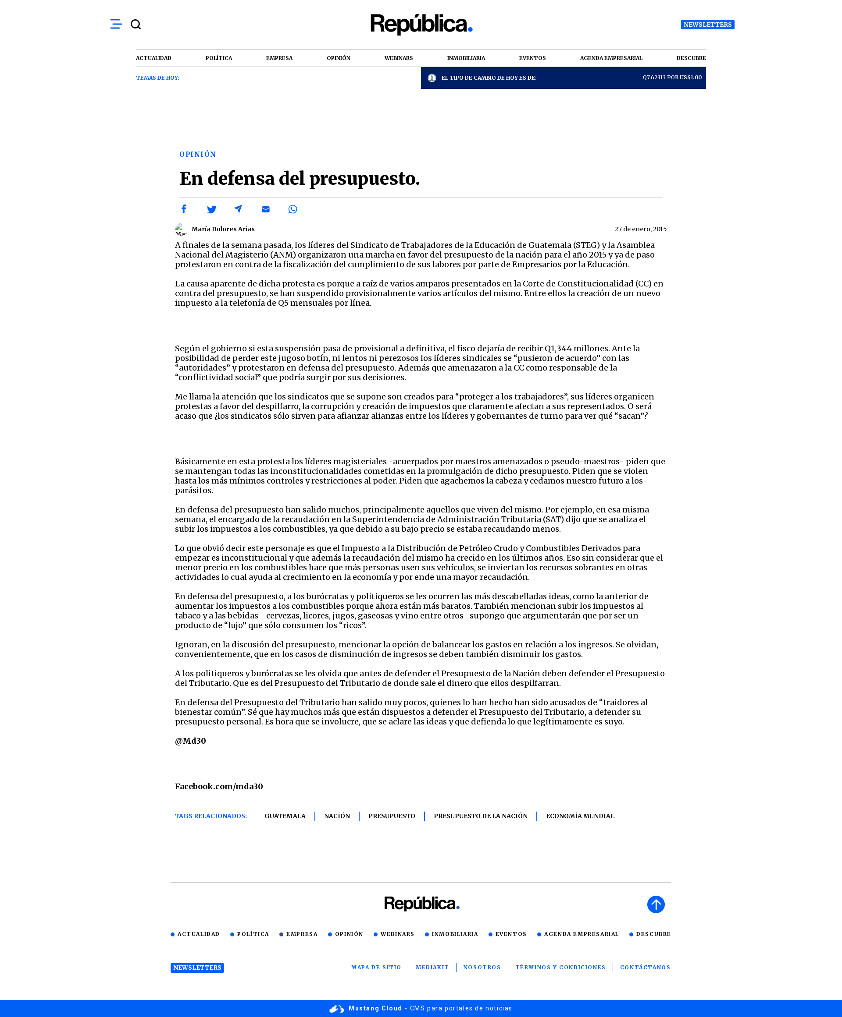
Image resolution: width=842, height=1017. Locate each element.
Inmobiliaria (455, 934)
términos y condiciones (560, 967)
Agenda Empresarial (581, 934)
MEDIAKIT (433, 967)
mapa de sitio (376, 967)
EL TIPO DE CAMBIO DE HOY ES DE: (489, 77)
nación (337, 816)
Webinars (398, 934)
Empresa (302, 934)
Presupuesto (391, 816)
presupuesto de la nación (481, 816)
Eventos (511, 934)
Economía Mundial (580, 816)
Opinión (349, 934)
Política (253, 934)
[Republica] (421, 25)
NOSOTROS (482, 967)
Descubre (653, 934)
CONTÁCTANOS (645, 967)
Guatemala (285, 816)
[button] (184, 209)
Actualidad (199, 934)
